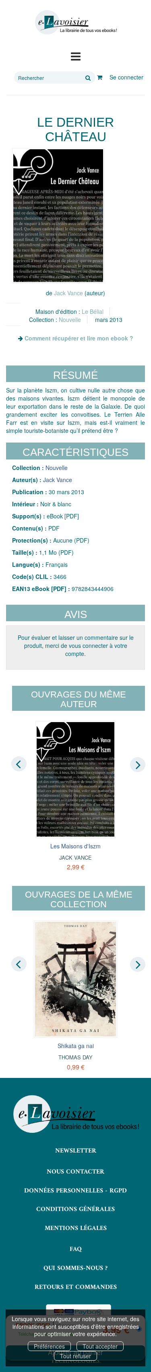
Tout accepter (100, 1346)
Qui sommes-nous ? (75, 1268)
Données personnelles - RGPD (75, 1191)
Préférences (49, 1346)
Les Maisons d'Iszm (75, 846)
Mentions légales (76, 1228)
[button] (58, 215)
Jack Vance (68, 293)
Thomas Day (75, 1057)
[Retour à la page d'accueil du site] (75, 22)
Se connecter (126, 77)
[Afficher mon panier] (99, 77)
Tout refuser (75, 1356)
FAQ (76, 1249)
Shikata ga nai (76, 1046)
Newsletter (75, 1151)
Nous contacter (75, 1172)
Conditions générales (75, 1209)
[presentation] (19, 764)
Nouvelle (70, 319)
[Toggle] (76, 55)
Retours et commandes (76, 1287)
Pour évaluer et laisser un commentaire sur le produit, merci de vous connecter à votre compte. (76, 645)
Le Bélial (92, 311)
